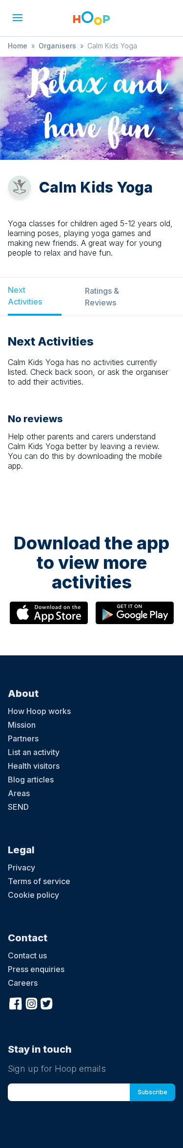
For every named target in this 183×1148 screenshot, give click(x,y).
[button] (17, 17)
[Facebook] (15, 1002)
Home (17, 46)
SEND (18, 807)
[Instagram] (31, 1002)
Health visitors (34, 766)
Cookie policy (33, 895)
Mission (22, 725)
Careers (23, 983)
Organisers (57, 46)
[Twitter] (47, 1002)
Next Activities (25, 295)
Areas (19, 793)
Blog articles (31, 779)
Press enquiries (36, 969)
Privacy (21, 867)
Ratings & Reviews (102, 296)
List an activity (34, 752)
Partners (23, 738)
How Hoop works (39, 711)
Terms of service (39, 881)
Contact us (27, 955)
